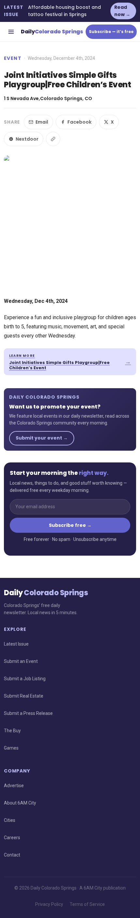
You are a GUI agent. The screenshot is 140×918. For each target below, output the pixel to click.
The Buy (12, 730)
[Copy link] (53, 139)
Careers (12, 837)
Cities (9, 820)
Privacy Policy (49, 904)
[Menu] (11, 32)
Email (41, 122)
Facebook (79, 122)
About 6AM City (20, 802)
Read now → (122, 11)
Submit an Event (21, 661)
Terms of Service (87, 904)
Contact (12, 854)
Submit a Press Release (28, 713)
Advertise (14, 785)
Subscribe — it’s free (111, 31)
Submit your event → (42, 438)
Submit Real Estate (23, 696)
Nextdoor (27, 139)
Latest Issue (16, 644)
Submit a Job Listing (25, 678)
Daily (52, 31)
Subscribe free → (70, 525)
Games (11, 748)
